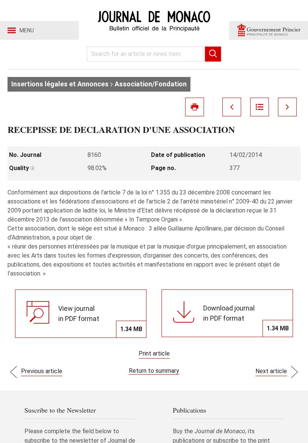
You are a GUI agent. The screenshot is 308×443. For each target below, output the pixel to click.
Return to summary (154, 370)
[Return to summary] (259, 107)
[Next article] (287, 107)
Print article (154, 353)
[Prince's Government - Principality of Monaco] (268, 30)
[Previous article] (231, 107)
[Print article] (194, 107)
